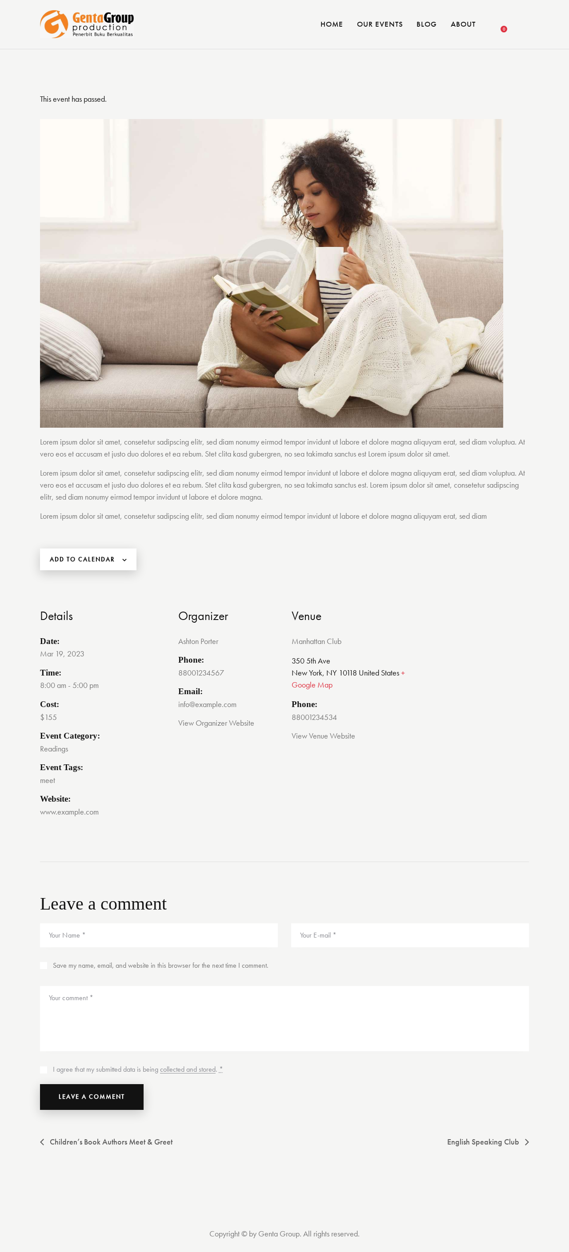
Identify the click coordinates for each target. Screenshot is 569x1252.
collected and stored (188, 1069)
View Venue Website (323, 736)
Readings (54, 748)
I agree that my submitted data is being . (138, 1069)
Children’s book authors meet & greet (110, 1142)
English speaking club (484, 1142)
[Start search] (523, 26)
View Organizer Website (216, 723)
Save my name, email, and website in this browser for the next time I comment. (160, 965)
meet (47, 780)
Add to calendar (82, 559)
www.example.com (69, 812)
